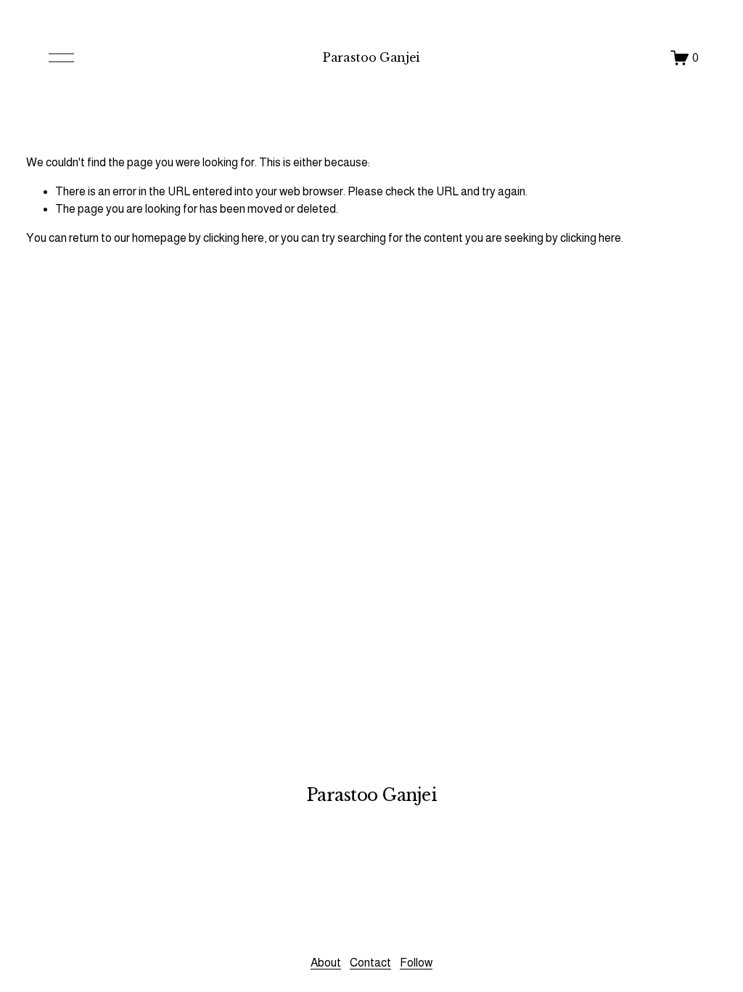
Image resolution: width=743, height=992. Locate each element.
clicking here (233, 238)
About (326, 962)
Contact (370, 962)
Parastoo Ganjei (371, 57)
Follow (416, 962)
